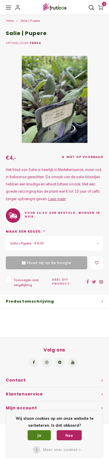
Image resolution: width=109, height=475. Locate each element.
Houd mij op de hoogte (49, 262)
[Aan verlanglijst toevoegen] (96, 262)
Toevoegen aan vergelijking (26, 282)
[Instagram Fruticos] (47, 363)
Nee (69, 435)
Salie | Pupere (30, 21)
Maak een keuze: (25, 231)
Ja (39, 435)
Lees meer (57, 198)
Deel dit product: (61, 281)
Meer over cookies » (62, 449)
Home (10, 21)
